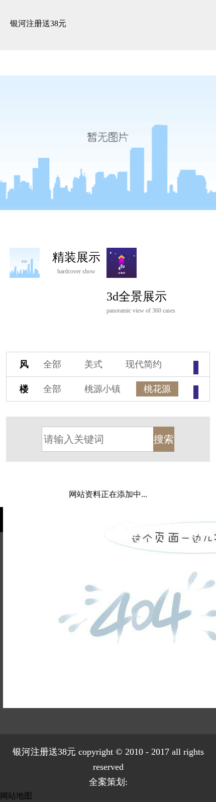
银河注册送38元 (38, 23)
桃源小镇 (102, 389)
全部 (52, 364)
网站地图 (16, 795)
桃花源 (157, 389)
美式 (93, 364)
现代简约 (144, 364)
